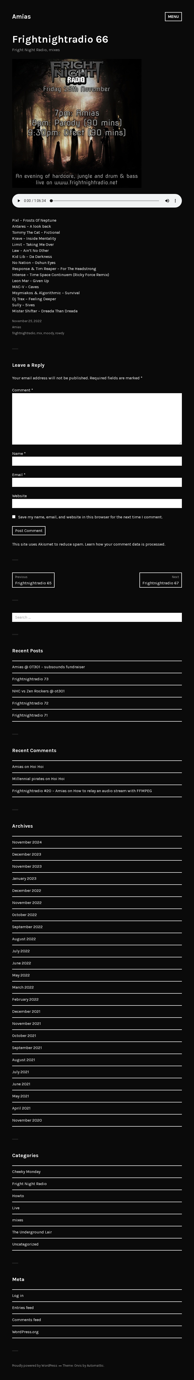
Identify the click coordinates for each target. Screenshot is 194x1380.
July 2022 (21, 951)
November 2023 (27, 866)
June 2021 (21, 1084)
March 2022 (23, 987)
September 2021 (27, 1047)
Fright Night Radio (29, 49)
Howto (18, 1195)
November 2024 (27, 842)
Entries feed (23, 1307)
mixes (54, 49)
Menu (173, 16)
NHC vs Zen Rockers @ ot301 (38, 691)
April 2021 (21, 1108)
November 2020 (27, 1120)
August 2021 (23, 1059)
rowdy (59, 333)
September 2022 (27, 926)
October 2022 (24, 914)
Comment (22, 390)
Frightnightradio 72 (30, 703)
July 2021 (20, 1071)
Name (19, 453)
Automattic (95, 1365)
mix (39, 333)
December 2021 (26, 1011)
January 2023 (24, 878)
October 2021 (24, 1035)
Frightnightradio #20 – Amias (39, 790)
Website (19, 495)
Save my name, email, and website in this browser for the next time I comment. (90, 517)
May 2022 (21, 975)
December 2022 (26, 890)
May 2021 (20, 1096)
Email (19, 474)
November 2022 (27, 902)
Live (15, 1207)
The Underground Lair (32, 1232)
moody (48, 333)
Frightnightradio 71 (30, 715)
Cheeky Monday (26, 1171)
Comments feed (26, 1319)
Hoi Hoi (37, 766)
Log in (17, 1295)
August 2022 (24, 938)
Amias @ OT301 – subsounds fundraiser (48, 666)
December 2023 (26, 854)
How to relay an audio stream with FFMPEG (112, 790)
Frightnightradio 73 (30, 679)
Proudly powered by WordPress (34, 1365)
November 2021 (26, 1023)
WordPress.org (25, 1331)
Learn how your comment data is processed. (125, 544)
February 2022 (25, 999)
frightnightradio (23, 333)
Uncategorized (25, 1244)
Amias (21, 16)
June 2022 (21, 963)
